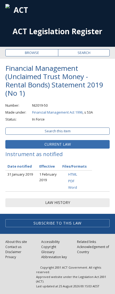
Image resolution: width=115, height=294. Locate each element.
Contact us (13, 247)
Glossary (48, 252)
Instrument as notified (34, 154)
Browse (32, 52)
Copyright (48, 247)
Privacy (10, 257)
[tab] (57, 144)
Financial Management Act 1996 (57, 112)
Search (84, 52)
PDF (71, 181)
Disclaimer (13, 252)
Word (72, 187)
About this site (16, 241)
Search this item (58, 131)
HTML (72, 174)
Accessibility (50, 241)
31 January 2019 (20, 174)
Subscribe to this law (57, 223)
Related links (86, 241)
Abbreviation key (54, 257)
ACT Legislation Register (57, 31)
